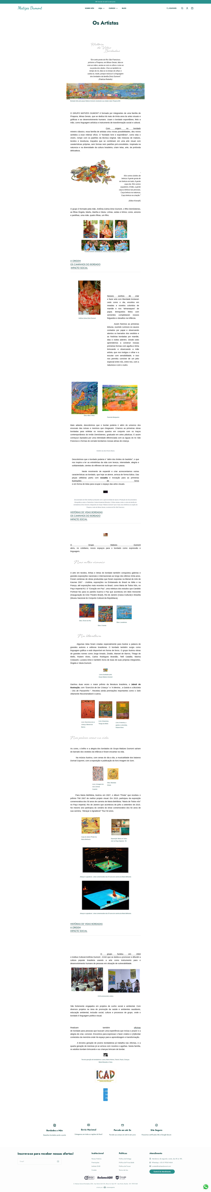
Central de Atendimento (162, 1171)
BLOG (124, 8)
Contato (94, 1170)
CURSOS (112, 8)
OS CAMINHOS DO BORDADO (85, 264)
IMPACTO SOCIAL (78, 519)
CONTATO (172, 8)
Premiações (95, 1162)
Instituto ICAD (96, 1166)
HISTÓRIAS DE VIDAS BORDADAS (86, 512)
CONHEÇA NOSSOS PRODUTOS (107, 1094)
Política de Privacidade (126, 1162)
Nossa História (96, 1159)
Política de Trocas (125, 1166)
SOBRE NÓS (89, 8)
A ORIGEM (75, 260)
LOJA (100, 8)
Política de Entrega (125, 1159)
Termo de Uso (123, 1170)
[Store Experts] (105, 1187)
